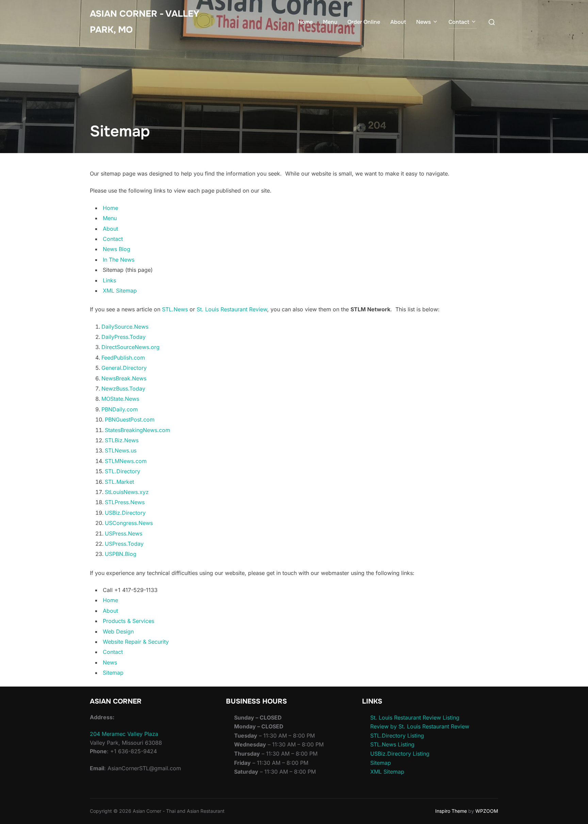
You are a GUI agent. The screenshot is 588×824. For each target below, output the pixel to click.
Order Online (363, 22)
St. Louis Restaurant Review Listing (414, 717)
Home (305, 22)
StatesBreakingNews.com (137, 430)
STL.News (175, 309)
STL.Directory (122, 471)
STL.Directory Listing (397, 735)
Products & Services (128, 620)
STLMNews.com (126, 461)
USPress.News (123, 533)
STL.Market (119, 481)
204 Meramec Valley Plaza (124, 733)
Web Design (118, 631)
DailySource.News (124, 326)
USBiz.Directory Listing (399, 753)
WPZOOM (486, 811)
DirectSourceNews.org (130, 347)
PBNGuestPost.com (129, 419)
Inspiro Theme (451, 811)
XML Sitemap (120, 290)
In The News (118, 259)
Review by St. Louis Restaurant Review (419, 726)
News (423, 22)
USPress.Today (124, 543)
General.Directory (124, 367)
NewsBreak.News (123, 378)
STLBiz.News (121, 440)
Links (109, 280)
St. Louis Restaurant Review (232, 309)
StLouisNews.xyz (127, 492)
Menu (330, 22)
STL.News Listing (392, 744)
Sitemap (113, 672)
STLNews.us (120, 450)
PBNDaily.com (119, 409)
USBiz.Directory (125, 512)
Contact (458, 22)
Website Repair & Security (136, 641)
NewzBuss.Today (123, 388)
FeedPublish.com (123, 357)
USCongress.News (129, 523)
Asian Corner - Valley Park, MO (144, 21)
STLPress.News (125, 502)
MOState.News (120, 398)
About (398, 22)
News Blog (116, 249)
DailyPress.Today (123, 336)
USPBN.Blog (120, 553)
